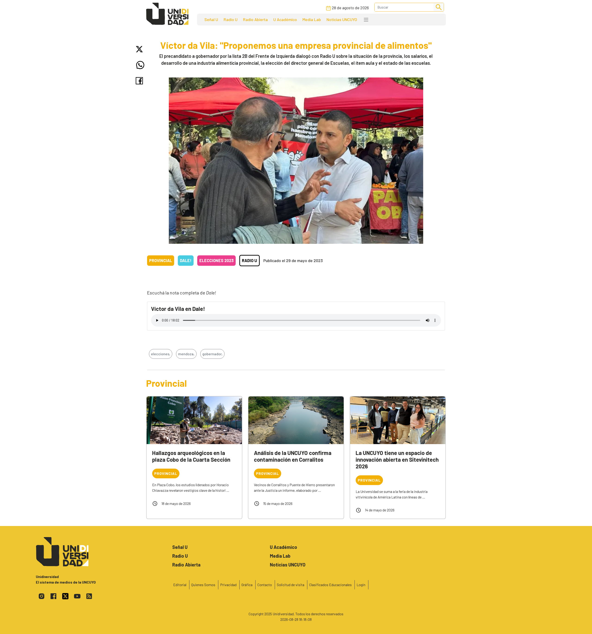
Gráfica (247, 584)
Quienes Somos (203, 584)
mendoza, (186, 354)
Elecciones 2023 (216, 260)
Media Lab (311, 19)
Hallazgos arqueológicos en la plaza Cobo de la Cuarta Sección (191, 456)
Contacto (264, 584)
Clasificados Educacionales (330, 584)
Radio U (230, 19)
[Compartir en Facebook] (140, 80)
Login (361, 584)
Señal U (211, 19)
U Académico (285, 19)
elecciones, (160, 354)
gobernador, (212, 354)
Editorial (179, 584)
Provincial (160, 260)
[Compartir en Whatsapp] (140, 65)
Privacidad (228, 584)
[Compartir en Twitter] (140, 49)
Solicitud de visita (290, 584)
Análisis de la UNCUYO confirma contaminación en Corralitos (292, 456)
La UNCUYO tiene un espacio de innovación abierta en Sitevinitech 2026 (397, 459)
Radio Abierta (255, 19)
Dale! (185, 260)
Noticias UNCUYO (342, 19)
